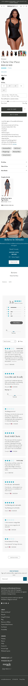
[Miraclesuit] (12, 6)
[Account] (20, 6)
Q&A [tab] (10, 282)
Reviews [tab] (4, 282)
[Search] (5, 6)
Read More (14, 262)
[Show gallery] (14, 29)
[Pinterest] (6, 603)
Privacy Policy (22, 679)
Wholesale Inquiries (5, 651)
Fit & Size (3, 162)
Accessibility (4, 629)
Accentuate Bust (7, 148)
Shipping (3, 638)
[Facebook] (1, 603)
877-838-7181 (15, 679)
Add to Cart (11, 109)
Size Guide (4, 72)
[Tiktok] (8, 603)
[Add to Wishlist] (24, 109)
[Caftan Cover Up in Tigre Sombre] (7, 188)
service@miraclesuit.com (6, 679)
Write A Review (16, 322)
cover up (14, 144)
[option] (14, 29)
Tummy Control (6, 155)
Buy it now (14, 115)
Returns (3, 641)
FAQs (2, 643)
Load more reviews (14, 557)
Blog (2, 619)
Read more (14, 361)
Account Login (4, 648)
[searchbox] (8, 341)
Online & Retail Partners (7, 624)
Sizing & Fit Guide (5, 617)
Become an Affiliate (5, 622)
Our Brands (4, 627)
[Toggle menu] (1, 6)
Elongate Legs (6, 152)
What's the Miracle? (5, 612)
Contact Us (4, 646)
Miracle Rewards (10, 1)
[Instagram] (3, 603)
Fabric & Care (4, 166)
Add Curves (17, 148)
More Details (4, 170)
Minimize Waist (16, 152)
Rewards (3, 614)
